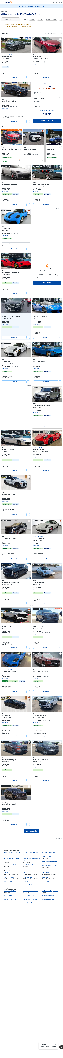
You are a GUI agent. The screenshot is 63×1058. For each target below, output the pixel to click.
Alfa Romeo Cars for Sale (48, 852)
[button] (54, 2)
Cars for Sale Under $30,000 (49, 861)
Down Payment (37, 101)
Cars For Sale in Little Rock (49, 895)
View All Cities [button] (30, 903)
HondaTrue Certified (8, 54)
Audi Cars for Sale (46, 857)
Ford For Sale (7, 872)
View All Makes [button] (30, 885)
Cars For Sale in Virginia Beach (50, 891)
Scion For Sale (45, 877)
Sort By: (47, 33)
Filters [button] (26, 19)
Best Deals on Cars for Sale (49, 865)
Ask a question (47, 282)
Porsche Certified (39, 448)
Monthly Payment (38, 92)
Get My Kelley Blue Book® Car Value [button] (47, 110)
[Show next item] (28, 305)
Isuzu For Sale (45, 872)
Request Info (14, 77)
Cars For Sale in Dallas (10, 895)
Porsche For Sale (27, 877)
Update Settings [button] (54, 116)
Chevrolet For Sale (9, 877)
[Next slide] (60, 146)
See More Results (31, 831)
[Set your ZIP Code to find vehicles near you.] (40, 14)
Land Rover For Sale (28, 872)
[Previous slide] (2, 146)
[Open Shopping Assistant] (61, 1047)
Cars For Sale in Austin (29, 895)
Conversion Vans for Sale (10, 865)
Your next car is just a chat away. (31, 6)
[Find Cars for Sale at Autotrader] (8, 2)
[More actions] (28, 77)
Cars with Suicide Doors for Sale (31, 865)
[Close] (56, 1044)
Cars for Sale (4, 11)
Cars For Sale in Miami (10, 891)
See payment (5, 64)
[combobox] (10, 19)
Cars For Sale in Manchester (30, 891)
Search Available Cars (47, 120)
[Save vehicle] (29, 39)
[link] (5, 67)
